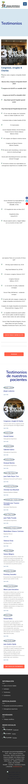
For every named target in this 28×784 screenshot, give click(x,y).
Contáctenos (7, 695)
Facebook (15, 730)
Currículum (6, 689)
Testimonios (7, 692)
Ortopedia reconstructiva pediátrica (13, 706)
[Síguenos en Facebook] (27, 198)
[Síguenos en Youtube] (27, 203)
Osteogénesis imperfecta (10, 709)
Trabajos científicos (9, 719)
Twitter (13, 734)
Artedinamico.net (17, 766)
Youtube (14, 738)
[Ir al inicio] (10, 4)
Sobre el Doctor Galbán (10, 686)
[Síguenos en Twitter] (27, 201)
